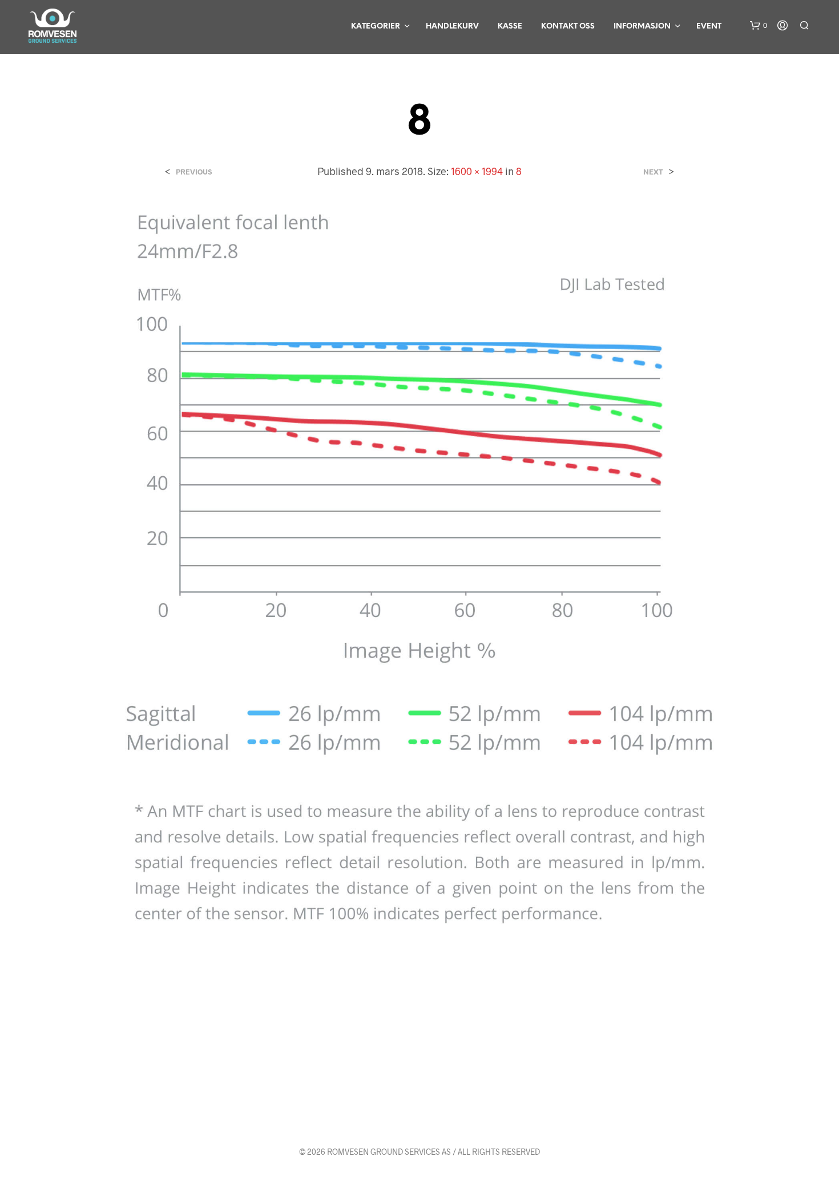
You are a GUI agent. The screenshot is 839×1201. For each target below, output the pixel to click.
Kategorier (375, 26)
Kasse (510, 26)
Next (653, 172)
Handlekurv (452, 26)
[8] (419, 604)
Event (708, 26)
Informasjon (642, 26)
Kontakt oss (568, 26)
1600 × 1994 (477, 171)
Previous (194, 172)
